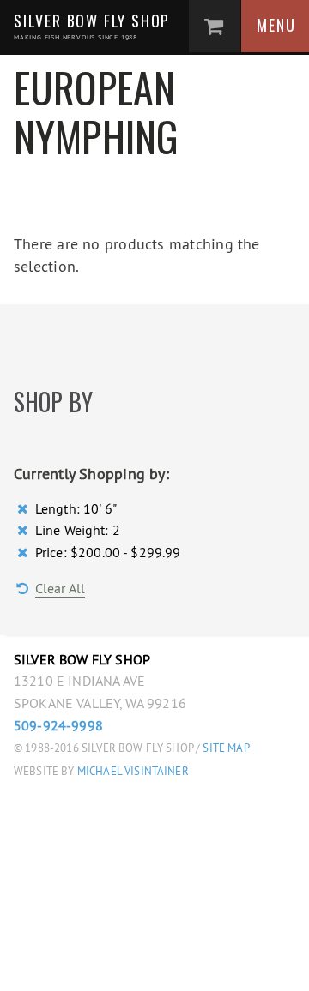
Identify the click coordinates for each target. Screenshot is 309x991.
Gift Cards (172, 891)
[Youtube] (209, 966)
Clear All (60, 588)
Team (147, 705)
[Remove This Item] (24, 508)
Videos (155, 742)
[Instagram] (171, 966)
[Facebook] (93, 966)
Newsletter (177, 817)
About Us (164, 668)
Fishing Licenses (197, 854)
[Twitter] (131, 966)
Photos (158, 780)
